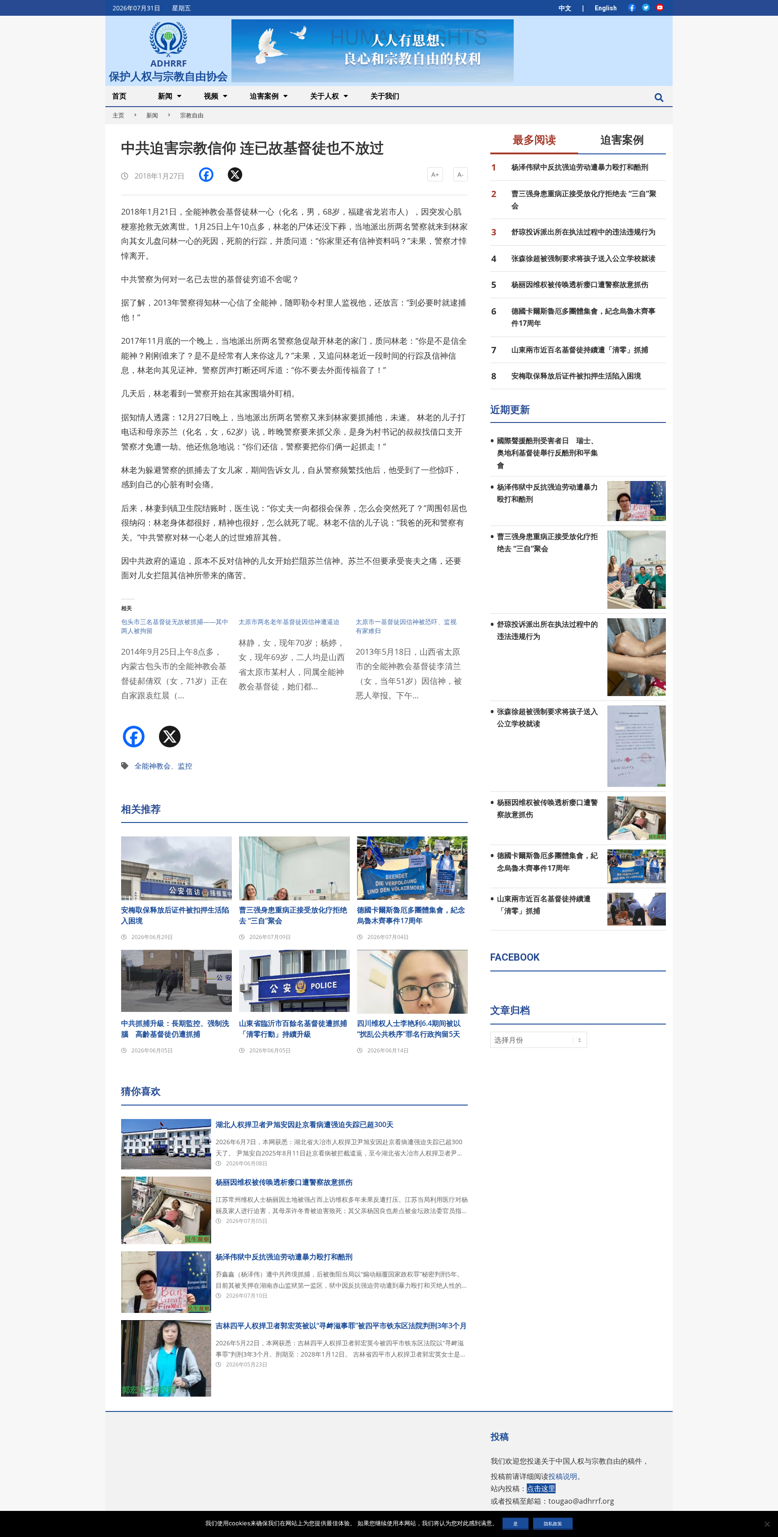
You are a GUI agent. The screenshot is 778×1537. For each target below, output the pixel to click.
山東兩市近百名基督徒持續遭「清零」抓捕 (579, 350)
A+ (435, 174)
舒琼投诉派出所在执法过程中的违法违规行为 (583, 232)
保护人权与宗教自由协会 (168, 75)
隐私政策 (553, 1523)
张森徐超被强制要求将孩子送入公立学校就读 (583, 258)
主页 (118, 115)
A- (460, 174)
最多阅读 (534, 140)
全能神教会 (153, 766)
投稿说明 (562, 1476)
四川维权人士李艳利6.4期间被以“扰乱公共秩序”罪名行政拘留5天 (409, 1028)
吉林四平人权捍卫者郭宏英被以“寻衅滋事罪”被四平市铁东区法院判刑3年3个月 (341, 1325)
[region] (372, 50)
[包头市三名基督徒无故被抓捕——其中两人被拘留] (180, 664)
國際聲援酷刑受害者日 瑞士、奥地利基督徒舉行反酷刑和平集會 (547, 453)
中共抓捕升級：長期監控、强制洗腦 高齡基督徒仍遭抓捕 (175, 1028)
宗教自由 (192, 115)
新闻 (152, 115)
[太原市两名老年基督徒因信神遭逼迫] (297, 660)
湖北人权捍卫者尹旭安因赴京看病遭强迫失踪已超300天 (305, 1124)
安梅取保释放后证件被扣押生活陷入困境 (175, 915)
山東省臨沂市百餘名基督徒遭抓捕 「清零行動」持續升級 (294, 1028)
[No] (766, 1523)
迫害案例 (622, 140)
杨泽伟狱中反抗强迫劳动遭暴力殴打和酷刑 (284, 1257)
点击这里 (541, 1488)
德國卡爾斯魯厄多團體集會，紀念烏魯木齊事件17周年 (411, 915)
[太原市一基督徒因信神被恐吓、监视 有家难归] (414, 664)
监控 (185, 766)
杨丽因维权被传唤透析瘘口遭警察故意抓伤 (284, 1182)
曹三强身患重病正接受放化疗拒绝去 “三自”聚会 (293, 915)
